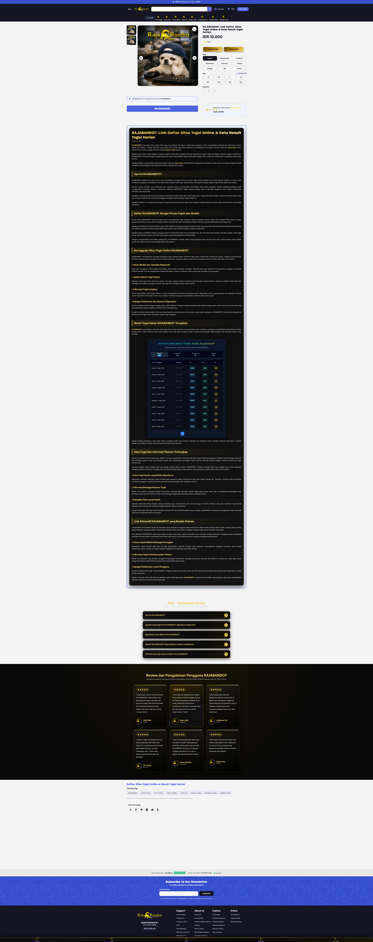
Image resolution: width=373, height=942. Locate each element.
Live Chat (336, 941)
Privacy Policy (182, 898)
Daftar (186, 941)
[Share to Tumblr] (157, 809)
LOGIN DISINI (233, 49)
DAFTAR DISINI (213, 49)
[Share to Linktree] (141, 809)
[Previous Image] (141, 58)
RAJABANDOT (162, 108)
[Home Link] (141, 9)
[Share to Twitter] (130, 809)
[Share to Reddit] (152, 809)
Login (112, 941)
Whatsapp (261, 941)
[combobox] (179, 9)
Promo (37, 941)
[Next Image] (194, 58)
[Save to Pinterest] (147, 809)
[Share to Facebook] (136, 809)
